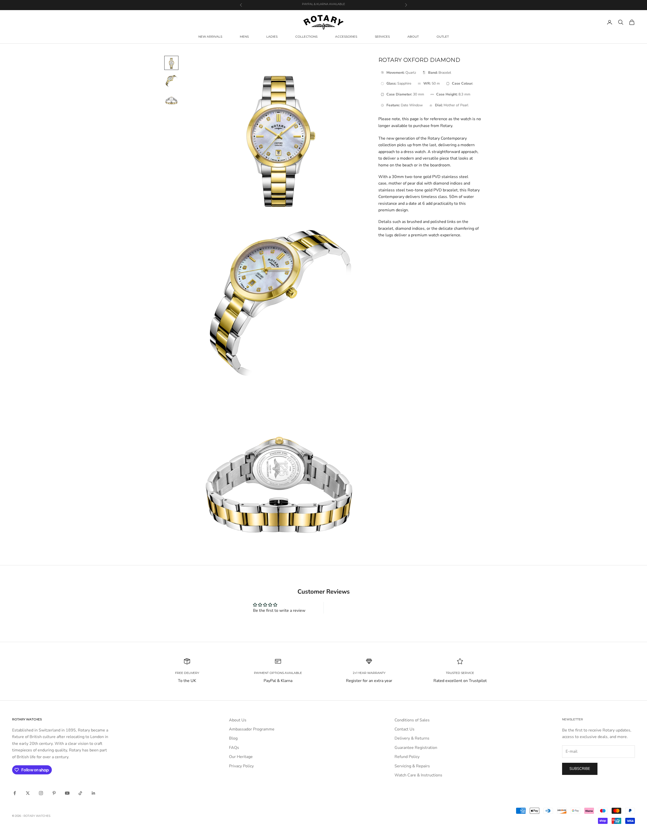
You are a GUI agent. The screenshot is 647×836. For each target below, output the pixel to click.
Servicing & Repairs (412, 766)
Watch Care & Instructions (418, 775)
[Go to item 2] (171, 81)
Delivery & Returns (412, 738)
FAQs (234, 747)
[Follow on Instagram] (40, 793)
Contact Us (404, 729)
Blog (233, 738)
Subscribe (579, 768)
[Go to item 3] (171, 99)
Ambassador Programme (251, 729)
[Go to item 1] (171, 63)
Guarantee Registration (416, 747)
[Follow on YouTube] (67, 793)
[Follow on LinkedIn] (93, 793)
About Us (237, 720)
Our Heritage (241, 756)
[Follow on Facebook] (14, 793)
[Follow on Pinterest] (54, 793)
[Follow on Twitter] (27, 793)
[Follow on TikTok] (80, 793)
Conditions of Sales (412, 720)
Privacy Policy (241, 766)
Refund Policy (407, 756)
